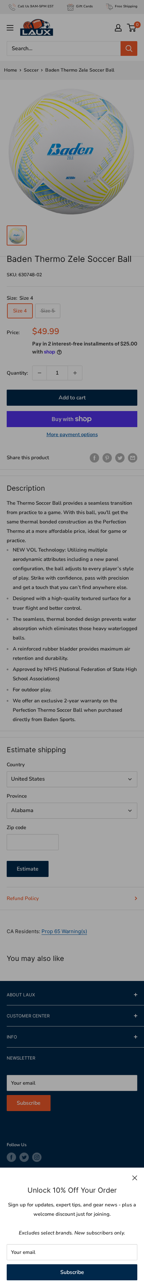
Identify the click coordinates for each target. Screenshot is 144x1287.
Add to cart (72, 397)
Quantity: (17, 373)
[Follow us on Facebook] (11, 1157)
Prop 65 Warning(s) (64, 931)
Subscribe (72, 1272)
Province (17, 796)
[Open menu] (10, 27)
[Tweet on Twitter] (120, 457)
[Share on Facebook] (94, 457)
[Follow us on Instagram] (37, 1157)
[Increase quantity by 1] (75, 373)
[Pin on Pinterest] (107, 457)
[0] (132, 28)
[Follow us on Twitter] (24, 1157)
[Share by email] (132, 457)
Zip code (16, 827)
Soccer (31, 70)
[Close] (134, 1177)
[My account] (118, 27)
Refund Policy (23, 898)
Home (10, 70)
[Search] (129, 48)
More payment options (72, 434)
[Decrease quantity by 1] (39, 373)
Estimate (28, 869)
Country (16, 764)
